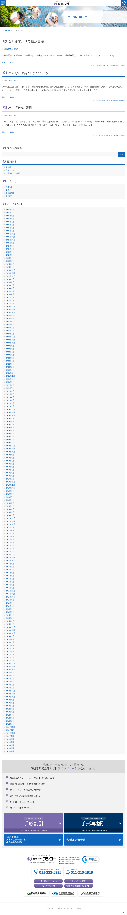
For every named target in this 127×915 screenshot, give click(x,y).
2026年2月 (10, 228)
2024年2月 (10, 300)
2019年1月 (10, 479)
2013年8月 (10, 675)
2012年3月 (10, 718)
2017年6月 (10, 536)
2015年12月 (10, 591)
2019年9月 (10, 455)
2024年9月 (10, 279)
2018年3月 (10, 509)
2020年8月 (10, 421)
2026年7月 (10, 213)
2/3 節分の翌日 (20, 107)
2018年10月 (10, 488)
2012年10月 (10, 697)
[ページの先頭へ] (124, 912)
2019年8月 (10, 458)
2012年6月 (10, 709)
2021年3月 (10, 400)
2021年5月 (10, 394)
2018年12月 (10, 482)
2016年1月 (10, 588)
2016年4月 (10, 579)
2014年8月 (10, 639)
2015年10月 (10, 597)
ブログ (108, 65)
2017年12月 (10, 518)
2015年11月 (10, 594)
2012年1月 (10, 724)
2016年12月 (10, 555)
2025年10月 (10, 240)
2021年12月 (10, 373)
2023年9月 (10, 315)
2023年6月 (10, 322)
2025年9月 (10, 243)
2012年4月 (10, 715)
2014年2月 (10, 657)
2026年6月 (10, 216)
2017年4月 (10, 542)
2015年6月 (10, 609)
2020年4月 (10, 434)
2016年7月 (10, 570)
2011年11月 (10, 730)
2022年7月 (10, 352)
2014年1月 (10, 660)
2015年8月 (10, 603)
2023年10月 (10, 312)
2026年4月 (10, 222)
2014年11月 (10, 630)
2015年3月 (10, 618)
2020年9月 (10, 418)
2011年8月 (10, 739)
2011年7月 (10, 742)
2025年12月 (10, 234)
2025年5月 (10, 255)
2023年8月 (10, 318)
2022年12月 (10, 337)
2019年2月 (10, 476)
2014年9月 (10, 636)
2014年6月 (10, 645)
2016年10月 (10, 561)
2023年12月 (10, 306)
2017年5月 (10, 539)
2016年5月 (10, 576)
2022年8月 (10, 349)
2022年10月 (10, 343)
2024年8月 (10, 282)
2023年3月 (10, 331)
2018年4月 (10, 506)
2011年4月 (10, 751)
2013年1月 (10, 688)
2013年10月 (10, 669)
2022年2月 (10, 367)
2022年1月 (10, 370)
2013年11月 (10, 666)
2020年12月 (10, 409)
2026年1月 (10, 231)
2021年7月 (10, 388)
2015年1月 (10, 624)
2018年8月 (10, 494)
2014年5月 (10, 648)
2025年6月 (10, 252)
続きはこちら (9, 62)
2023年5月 (10, 325)
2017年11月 (10, 521)
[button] (91, 859)
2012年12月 (10, 691)
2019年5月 (10, 467)
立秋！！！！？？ (13, 170)
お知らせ (102, 65)
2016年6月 (10, 573)
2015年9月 (10, 600)
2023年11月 (10, 309)
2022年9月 (10, 346)
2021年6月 (10, 391)
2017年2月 (10, 548)
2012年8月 (10, 703)
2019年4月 (10, 470)
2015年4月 (10, 615)
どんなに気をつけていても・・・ (33, 73)
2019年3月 (10, 473)
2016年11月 (10, 558)
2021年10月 (10, 379)
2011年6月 (10, 745)
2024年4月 (10, 294)
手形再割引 (114, 65)
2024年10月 (10, 276)
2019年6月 (10, 464)
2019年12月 (10, 446)
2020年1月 (10, 443)
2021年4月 (10, 397)
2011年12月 (10, 727)
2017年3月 (10, 545)
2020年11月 (10, 412)
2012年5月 (10, 712)
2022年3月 (10, 364)
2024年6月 (10, 288)
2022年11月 (10, 340)
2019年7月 (10, 461)
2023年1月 (10, 334)
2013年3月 (10, 685)
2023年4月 (10, 328)
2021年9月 (10, 382)
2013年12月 (10, 663)
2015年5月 (10, 612)
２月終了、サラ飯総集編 (26, 41)
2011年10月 (10, 733)
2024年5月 (10, 291)
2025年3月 (10, 261)
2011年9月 (10, 736)
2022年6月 (10, 355)
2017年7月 (10, 533)
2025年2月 (10, 264)
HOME (7, 30)
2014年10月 (10, 633)
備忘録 (8, 167)
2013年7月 (10, 679)
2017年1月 (10, 552)
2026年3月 (10, 225)
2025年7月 (10, 249)
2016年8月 (10, 567)
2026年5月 (10, 219)
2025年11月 (10, 237)
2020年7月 (10, 424)
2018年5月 (10, 503)
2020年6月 (10, 427)
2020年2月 (10, 440)
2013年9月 (10, 673)
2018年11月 (10, 485)
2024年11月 (10, 273)
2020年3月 (10, 436)
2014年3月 (10, 654)
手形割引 (122, 65)
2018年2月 (10, 512)
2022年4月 (10, 361)
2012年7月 (10, 706)
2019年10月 (10, 452)
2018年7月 (10, 497)
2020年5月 (10, 430)
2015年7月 (10, 606)
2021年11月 (10, 376)
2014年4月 (10, 651)
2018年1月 (10, 515)
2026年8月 (10, 210)
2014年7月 (10, 642)
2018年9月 (10, 491)
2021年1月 (10, 406)
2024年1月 (10, 303)
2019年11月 (10, 449)
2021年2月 (10, 403)
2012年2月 (10, 721)
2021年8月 (10, 385)
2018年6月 (10, 500)
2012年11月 (10, 694)
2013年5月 (10, 682)
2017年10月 (10, 524)
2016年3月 (10, 582)
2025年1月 (10, 267)
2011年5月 (10, 748)
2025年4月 (10, 258)
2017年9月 (10, 527)
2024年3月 (10, 297)
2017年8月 (10, 530)
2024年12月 (10, 270)
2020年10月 (10, 415)
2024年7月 (10, 285)
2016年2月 (10, 585)
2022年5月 (10, 358)
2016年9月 (10, 564)
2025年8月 (10, 246)
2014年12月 (10, 627)
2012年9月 (10, 700)
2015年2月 (10, 621)
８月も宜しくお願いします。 (17, 173)
